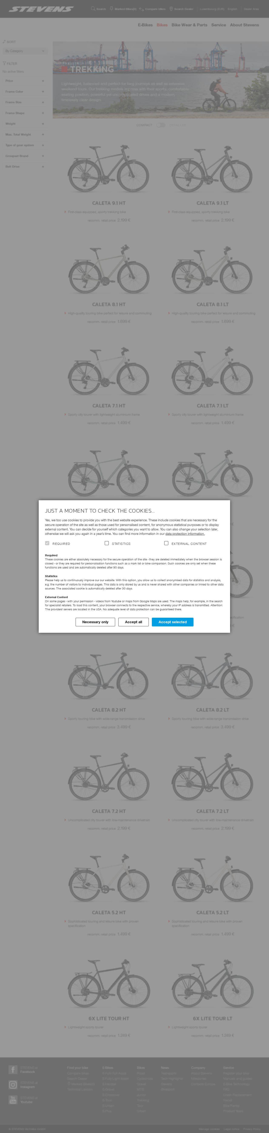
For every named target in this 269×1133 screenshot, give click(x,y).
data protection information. (185, 533)
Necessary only (95, 622)
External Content (189, 543)
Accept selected (173, 622)
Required (61, 543)
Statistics (121, 543)
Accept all (133, 622)
